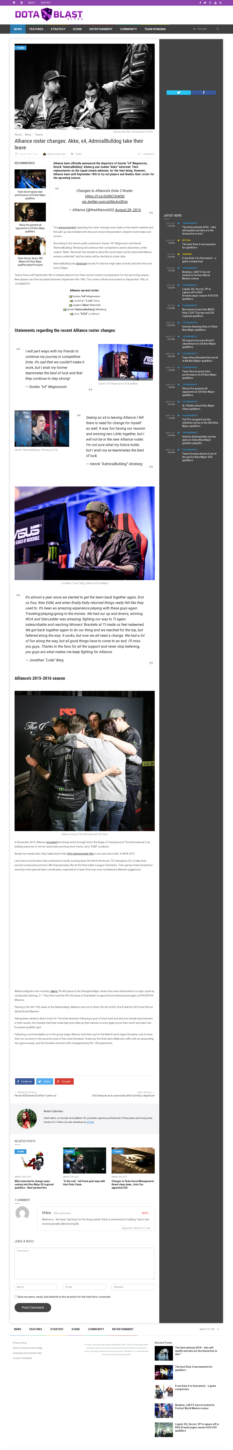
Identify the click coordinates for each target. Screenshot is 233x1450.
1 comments (148, 154)
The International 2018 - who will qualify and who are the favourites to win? (196, 1351)
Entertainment (100, 29)
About (31, 2)
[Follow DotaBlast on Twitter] (179, 92)
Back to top (207, 1329)
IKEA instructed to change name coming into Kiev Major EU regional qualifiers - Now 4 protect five (34, 1184)
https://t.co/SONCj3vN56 (105, 196)
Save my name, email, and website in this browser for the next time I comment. (64, 1296)
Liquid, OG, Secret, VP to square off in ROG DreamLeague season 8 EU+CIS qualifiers (200, 294)
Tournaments (190, 223)
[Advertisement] (156, 14)
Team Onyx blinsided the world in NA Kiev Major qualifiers (200, 359)
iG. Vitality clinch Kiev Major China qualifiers (198, 407)
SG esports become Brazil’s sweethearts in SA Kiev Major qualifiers (199, 344)
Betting (186, 240)
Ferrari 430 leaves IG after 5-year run (35, 1095)
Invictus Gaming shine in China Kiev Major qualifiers (200, 328)
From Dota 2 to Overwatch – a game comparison (199, 259)
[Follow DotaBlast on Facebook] (203, 92)
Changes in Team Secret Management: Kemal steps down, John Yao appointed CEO (133, 1184)
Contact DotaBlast (22, 1358)
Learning (187, 254)
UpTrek (90, 1122)
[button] (218, 29)
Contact (46, 2)
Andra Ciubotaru (56, 154)
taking (54, 991)
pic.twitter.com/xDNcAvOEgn (105, 201)
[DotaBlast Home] (14, 2)
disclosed (81, 263)
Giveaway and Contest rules (27, 1353)
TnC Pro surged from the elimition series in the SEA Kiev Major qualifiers (200, 423)
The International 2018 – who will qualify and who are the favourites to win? (199, 230)
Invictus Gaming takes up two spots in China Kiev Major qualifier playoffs (199, 440)
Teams (20, 47)
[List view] (21, 2)
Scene (77, 29)
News (18, 29)
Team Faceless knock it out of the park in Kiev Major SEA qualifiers (199, 457)
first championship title (80, 853)
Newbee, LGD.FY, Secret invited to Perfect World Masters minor (196, 275)
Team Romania (155, 29)
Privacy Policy (20, 1342)
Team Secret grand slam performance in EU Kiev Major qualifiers (199, 375)
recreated (52, 842)
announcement (67, 227)
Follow (202, 29)
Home (18, 134)
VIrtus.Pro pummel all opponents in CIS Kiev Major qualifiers (198, 392)
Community (128, 29)
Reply (146, 1213)
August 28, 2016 (128, 210)
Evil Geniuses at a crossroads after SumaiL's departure (123, 1095)
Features (36, 29)
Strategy (58, 29)
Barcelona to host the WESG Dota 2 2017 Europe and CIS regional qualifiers (198, 313)
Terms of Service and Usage (27, 1348)
